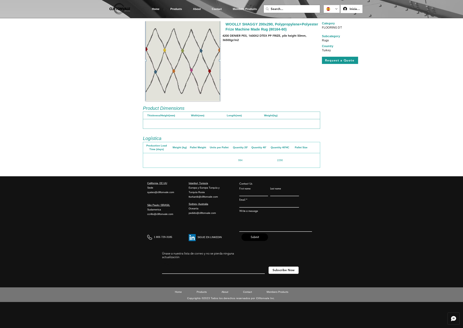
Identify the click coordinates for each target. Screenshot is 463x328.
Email (242, 199)
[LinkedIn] (192, 237)
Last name (275, 188)
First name (244, 188)
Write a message (248, 211)
